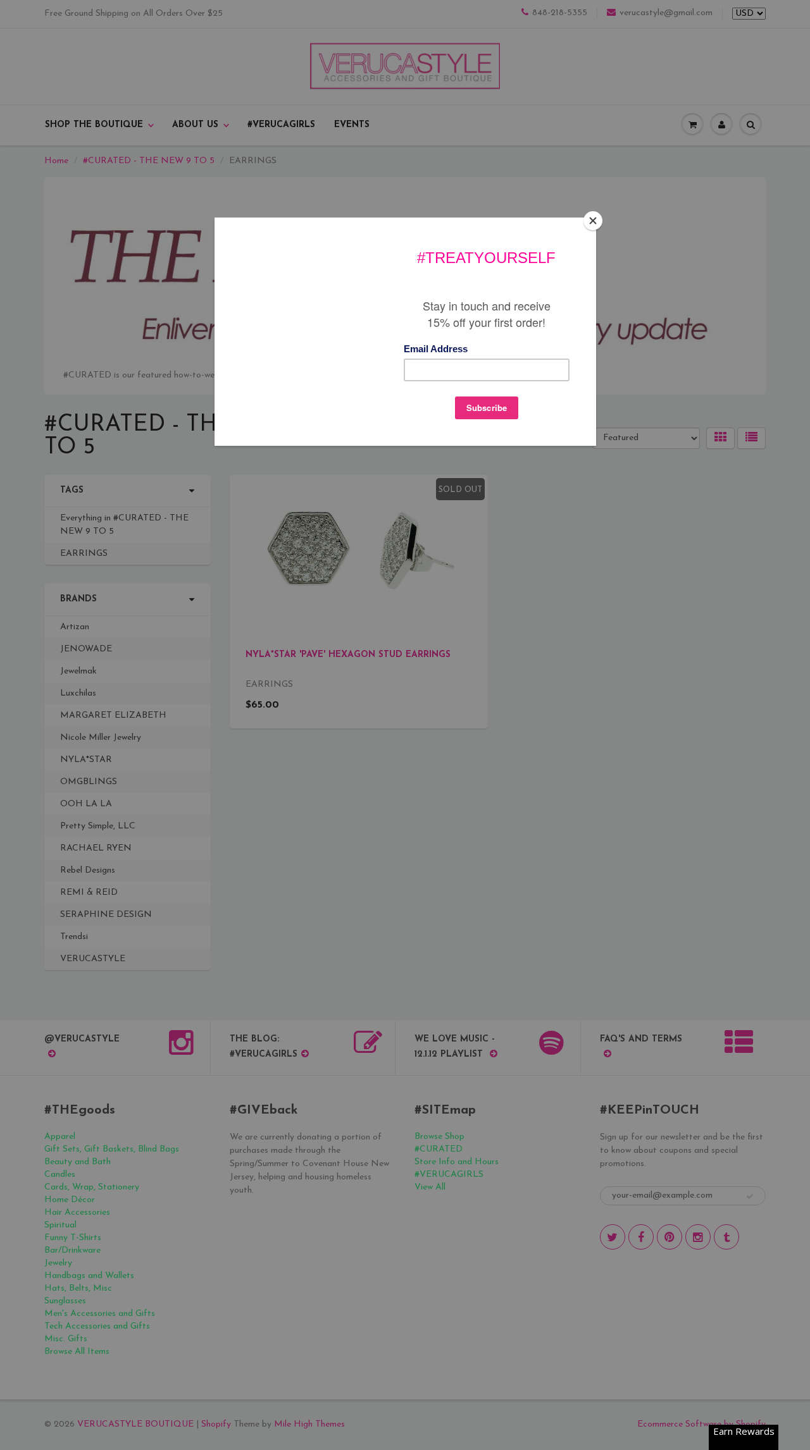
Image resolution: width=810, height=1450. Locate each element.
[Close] (592, 220)
